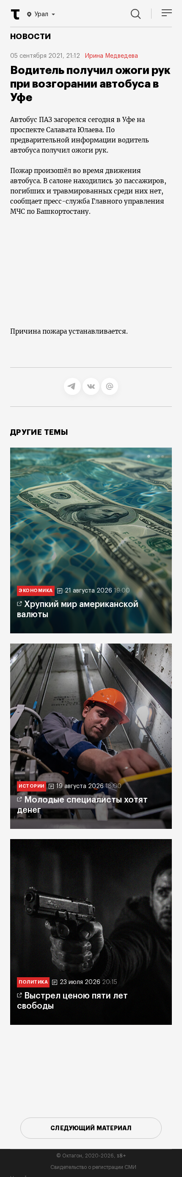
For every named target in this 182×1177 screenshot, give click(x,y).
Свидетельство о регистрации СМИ (93, 1167)
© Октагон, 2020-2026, (91, 1155)
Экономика (36, 590)
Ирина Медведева (111, 56)
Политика (33, 982)
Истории (31, 786)
